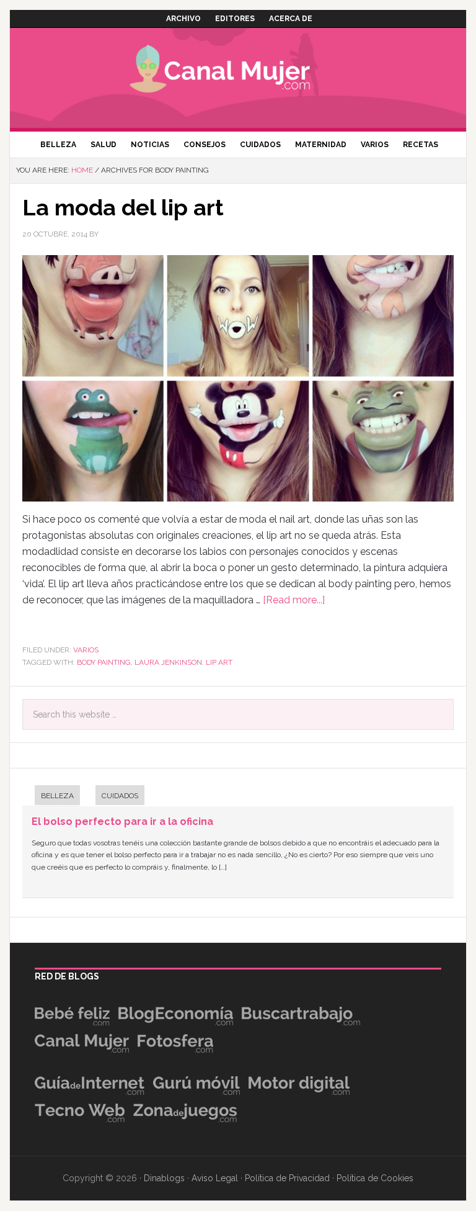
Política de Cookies (375, 1178)
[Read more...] (294, 600)
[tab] (51, 796)
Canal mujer (237, 71)
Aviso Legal (215, 1178)
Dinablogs (164, 1178)
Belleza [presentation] (57, 795)
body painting (104, 662)
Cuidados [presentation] (120, 795)
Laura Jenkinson (168, 662)
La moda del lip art (123, 207)
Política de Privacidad (287, 1178)
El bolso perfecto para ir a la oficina (122, 821)
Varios (86, 650)
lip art (219, 662)
